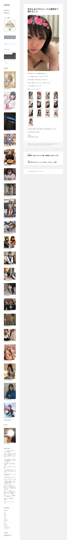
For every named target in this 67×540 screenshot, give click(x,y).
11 (6, 56)
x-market (5, 510)
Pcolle (5, 514)
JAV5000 (7, 5)
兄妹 (42, 145)
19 (8, 58)
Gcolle (5, 518)
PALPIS (5, 516)
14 (11, 56)
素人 (51, 143)
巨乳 (55, 143)
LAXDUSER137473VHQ (47, 145)
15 (13, 56)
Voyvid (5, 523)
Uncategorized (6, 527)
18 (6, 58)
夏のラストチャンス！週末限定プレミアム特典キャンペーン (10, 496)
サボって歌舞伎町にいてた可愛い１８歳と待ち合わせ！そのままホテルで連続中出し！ (10, 460)
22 (13, 58)
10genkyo (6, 520)
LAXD (49, 143)
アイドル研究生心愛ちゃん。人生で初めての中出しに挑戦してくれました (10, 471)
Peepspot (5, 525)
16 (14, 56)
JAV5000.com (40, 143)
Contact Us (42, 171)
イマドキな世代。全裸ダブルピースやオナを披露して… (10, 451)
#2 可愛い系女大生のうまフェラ (9, 477)
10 (4, 56)
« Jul (6, 63)
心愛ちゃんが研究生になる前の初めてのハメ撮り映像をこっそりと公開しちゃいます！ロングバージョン (10, 455)
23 (14, 58)
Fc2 (4, 512)
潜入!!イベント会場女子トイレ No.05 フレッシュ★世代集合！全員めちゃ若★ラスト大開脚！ (10, 492)
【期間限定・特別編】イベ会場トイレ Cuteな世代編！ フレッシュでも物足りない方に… (10, 482)
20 (9, 58)
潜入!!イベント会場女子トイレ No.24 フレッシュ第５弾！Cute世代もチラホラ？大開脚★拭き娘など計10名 (10, 487)
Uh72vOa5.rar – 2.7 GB (33, 136)
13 (9, 56)
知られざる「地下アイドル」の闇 (10, 479)
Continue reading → (8, 419)
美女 (53, 143)
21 (11, 58)
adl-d (5, 522)
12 (8, 56)
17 (4, 58)
